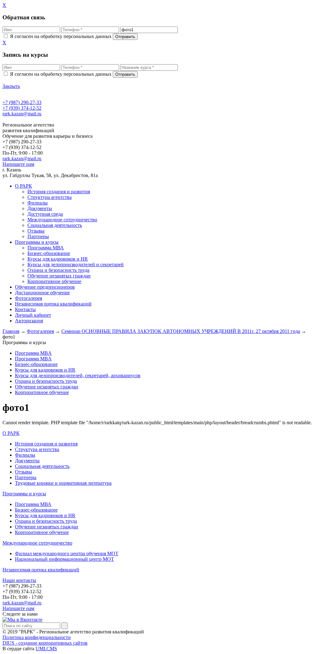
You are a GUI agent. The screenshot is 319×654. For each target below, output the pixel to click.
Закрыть (11, 86)
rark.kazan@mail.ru (21, 113)
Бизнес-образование (48, 253)
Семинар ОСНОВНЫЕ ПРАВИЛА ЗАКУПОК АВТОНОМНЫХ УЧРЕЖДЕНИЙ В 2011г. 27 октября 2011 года (180, 331)
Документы (39, 208)
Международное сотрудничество (62, 219)
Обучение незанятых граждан (59, 275)
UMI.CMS (46, 648)
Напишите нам (18, 164)
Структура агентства (49, 197)
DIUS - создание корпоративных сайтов (45, 643)
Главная (10, 331)
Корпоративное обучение (54, 281)
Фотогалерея (40, 331)
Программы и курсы (24, 493)
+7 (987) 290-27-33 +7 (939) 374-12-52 (21, 105)
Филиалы (37, 202)
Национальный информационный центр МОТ (64, 559)
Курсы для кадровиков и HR (57, 259)
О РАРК (11, 433)
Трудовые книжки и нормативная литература (63, 483)
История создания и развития (58, 191)
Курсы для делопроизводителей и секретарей (75, 264)
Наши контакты (19, 580)
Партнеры (38, 236)
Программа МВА (45, 247)
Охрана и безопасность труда (58, 270)
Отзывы (36, 230)
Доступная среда (45, 214)
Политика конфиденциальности (36, 637)
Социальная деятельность (54, 225)
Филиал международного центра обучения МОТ (66, 553)
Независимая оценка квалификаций (40, 569)
